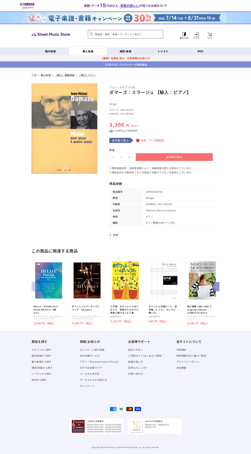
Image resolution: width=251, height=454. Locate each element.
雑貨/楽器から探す (42, 367)
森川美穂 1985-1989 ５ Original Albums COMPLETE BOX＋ (199, 309)
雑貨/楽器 (125, 51)
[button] (125, 34)
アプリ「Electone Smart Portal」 (100, 361)
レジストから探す (42, 373)
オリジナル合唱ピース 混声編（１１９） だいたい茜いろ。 (163, 309)
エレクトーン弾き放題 (92, 349)
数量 (112, 150)
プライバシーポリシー (188, 361)
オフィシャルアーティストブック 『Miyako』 (86, 308)
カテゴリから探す (42, 349)
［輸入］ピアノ (87, 75)
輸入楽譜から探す (42, 361)
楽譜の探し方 (135, 361)
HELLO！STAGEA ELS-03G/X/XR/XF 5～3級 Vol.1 (46, 309)
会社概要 (181, 367)
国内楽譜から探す (42, 355)
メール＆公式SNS (90, 373)
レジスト (163, 51)
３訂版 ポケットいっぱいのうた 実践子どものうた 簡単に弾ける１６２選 (125, 309)
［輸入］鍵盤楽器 (65, 75)
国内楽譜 (50, 51)
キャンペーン (87, 385)
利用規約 (181, 349)
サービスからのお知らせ (93, 379)
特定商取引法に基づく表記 (191, 355)
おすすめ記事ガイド (91, 367)
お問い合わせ (135, 373)
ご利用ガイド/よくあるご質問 (144, 355)
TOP (34, 75)
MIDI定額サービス (90, 355)
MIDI (201, 51)
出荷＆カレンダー (138, 367)
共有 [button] (115, 234)
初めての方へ (135, 349)
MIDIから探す (39, 379)
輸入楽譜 (88, 51)
